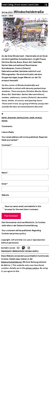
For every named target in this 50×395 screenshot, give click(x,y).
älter (11, 15)
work (31, 4)
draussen (12, 117)
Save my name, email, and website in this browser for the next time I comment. (23, 208)
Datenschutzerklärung (27, 225)
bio (37, 4)
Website (5, 195)
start (4, 4)
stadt (31, 117)
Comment (7, 145)
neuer (4, 15)
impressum (6, 251)
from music (21, 4)
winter (4, 121)
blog (11, 4)
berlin (4, 117)
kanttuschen (23, 117)
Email (5, 184)
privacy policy (19, 233)
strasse (38, 117)
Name (5, 173)
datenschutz (18, 251)
